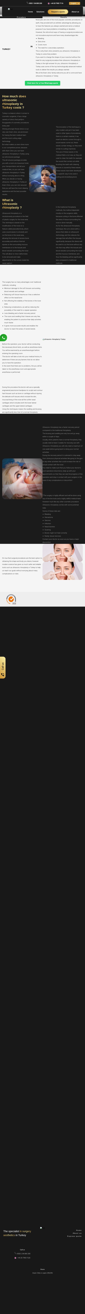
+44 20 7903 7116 (56, 3)
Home (30, 12)
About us (75, 12)
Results (64, 17)
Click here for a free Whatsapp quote (42, 83)
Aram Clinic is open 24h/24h (42, 1273)
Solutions (40, 12)
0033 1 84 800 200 (35, 3)
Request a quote (58, 12)
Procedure (21, 17)
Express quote (74, 1236)
